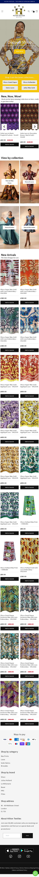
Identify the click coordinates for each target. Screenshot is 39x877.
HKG (2, 791)
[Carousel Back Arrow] (4, 126)
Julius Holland (6, 780)
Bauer (3, 787)
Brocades (4, 766)
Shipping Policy (34, 868)
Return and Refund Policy (20, 870)
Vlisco (3, 777)
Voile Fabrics (5, 763)
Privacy (17, 868)
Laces (3, 759)
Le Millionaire (6, 784)
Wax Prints (5, 756)
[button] (2, 11)
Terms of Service (24, 868)
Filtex (3, 794)
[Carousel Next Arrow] (35, 126)
